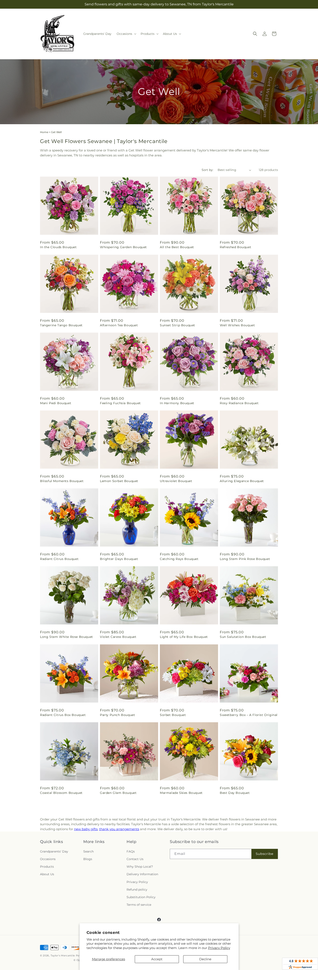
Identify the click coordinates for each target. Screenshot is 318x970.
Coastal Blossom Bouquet (61, 793)
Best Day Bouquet (235, 793)
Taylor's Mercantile (63, 955)
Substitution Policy (141, 897)
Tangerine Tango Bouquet (61, 325)
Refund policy (137, 889)
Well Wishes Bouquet (237, 325)
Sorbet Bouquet (173, 715)
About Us (47, 874)
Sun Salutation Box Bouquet (243, 637)
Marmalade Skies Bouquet (181, 793)
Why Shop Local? (140, 867)
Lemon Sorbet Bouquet (119, 481)
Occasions (48, 859)
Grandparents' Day (54, 851)
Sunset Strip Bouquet (177, 325)
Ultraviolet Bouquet (176, 481)
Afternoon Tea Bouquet (119, 325)
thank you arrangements (119, 829)
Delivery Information (142, 874)
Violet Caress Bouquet (118, 637)
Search (88, 851)
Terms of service (139, 905)
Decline (205, 959)
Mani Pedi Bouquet (55, 403)
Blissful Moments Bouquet (62, 481)
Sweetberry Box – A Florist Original (249, 715)
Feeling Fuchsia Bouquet (120, 403)
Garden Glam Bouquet (118, 793)
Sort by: (207, 170)
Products (47, 867)
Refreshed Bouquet (235, 247)
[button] (126, 33)
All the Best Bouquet (177, 247)
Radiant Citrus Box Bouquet (63, 715)
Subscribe (264, 854)
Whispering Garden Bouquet (123, 247)
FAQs (131, 851)
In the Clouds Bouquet (58, 247)
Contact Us (135, 859)
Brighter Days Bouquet (119, 559)
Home (44, 132)
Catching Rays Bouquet (179, 559)
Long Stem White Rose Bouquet (66, 637)
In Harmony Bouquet (177, 403)
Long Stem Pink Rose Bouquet (245, 559)
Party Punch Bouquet (117, 715)
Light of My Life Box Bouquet (184, 637)
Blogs (87, 859)
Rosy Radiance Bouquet (239, 403)
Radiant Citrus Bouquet (59, 559)
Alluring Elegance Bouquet (242, 481)
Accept (156, 959)
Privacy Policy (219, 948)
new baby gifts (86, 829)
